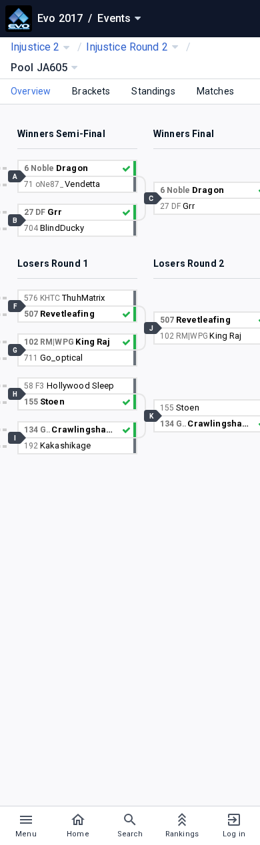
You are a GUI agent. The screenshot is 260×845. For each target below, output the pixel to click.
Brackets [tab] (91, 91)
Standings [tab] (153, 91)
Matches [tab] (215, 91)
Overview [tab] (31, 91)
